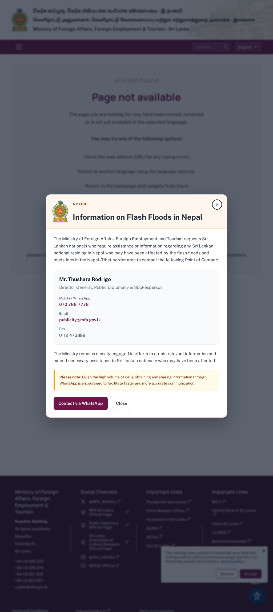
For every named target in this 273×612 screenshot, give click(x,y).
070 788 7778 (74, 304)
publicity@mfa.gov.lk (80, 319)
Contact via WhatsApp (80, 403)
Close (121, 403)
